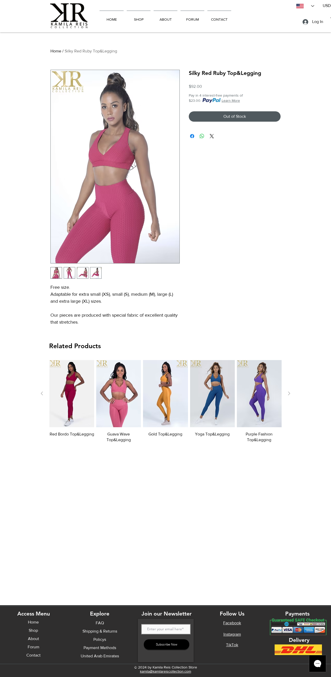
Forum (33, 647)
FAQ (100, 623)
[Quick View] (71, 393)
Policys (99, 639)
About (33, 638)
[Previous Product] (42, 393)
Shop (33, 630)
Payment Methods (100, 647)
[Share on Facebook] (192, 136)
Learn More (231, 100)
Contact (33, 655)
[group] (165, 401)
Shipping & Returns (99, 631)
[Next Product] (289, 393)
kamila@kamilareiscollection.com (165, 671)
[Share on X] (212, 136)
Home (55, 51)
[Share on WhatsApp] (202, 136)
